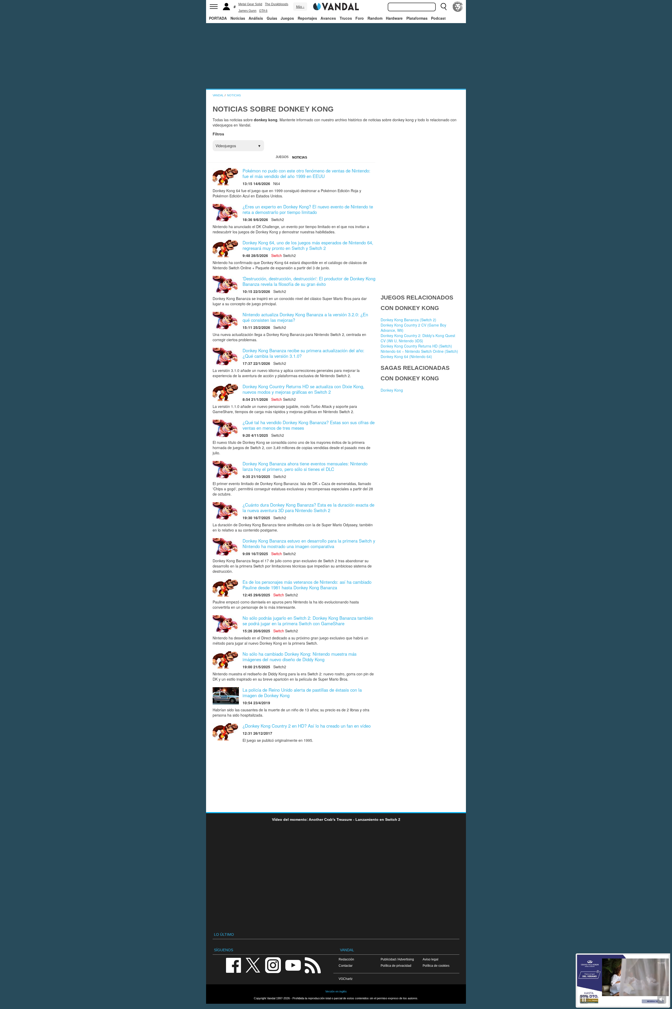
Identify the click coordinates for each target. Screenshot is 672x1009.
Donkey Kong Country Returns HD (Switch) (416, 346)
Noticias (237, 18)
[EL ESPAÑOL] (458, 6)
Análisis (256, 18)
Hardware (394, 18)
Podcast (438, 18)
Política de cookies (436, 965)
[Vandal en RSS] (312, 964)
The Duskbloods (276, 4)
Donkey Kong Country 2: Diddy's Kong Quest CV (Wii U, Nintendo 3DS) (418, 338)
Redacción (346, 959)
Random (375, 18)
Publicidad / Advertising (397, 959)
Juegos (287, 18)
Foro (359, 18)
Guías (272, 18)
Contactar (346, 965)
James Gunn (247, 11)
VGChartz (346, 978)
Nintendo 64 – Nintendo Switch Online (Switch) (419, 351)
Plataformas (417, 18)
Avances (328, 18)
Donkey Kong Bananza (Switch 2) (408, 319)
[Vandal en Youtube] (293, 964)
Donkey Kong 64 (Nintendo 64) (406, 356)
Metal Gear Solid (250, 4)
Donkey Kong (392, 390)
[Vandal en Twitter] (253, 964)
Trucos (346, 18)
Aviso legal (430, 959)
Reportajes (307, 18)
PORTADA (218, 18)
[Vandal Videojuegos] (336, 6)
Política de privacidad (396, 965)
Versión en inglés (336, 991)
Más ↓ (300, 7)
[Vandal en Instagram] (273, 964)
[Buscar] (443, 6)
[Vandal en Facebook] (233, 964)
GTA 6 (263, 11)
